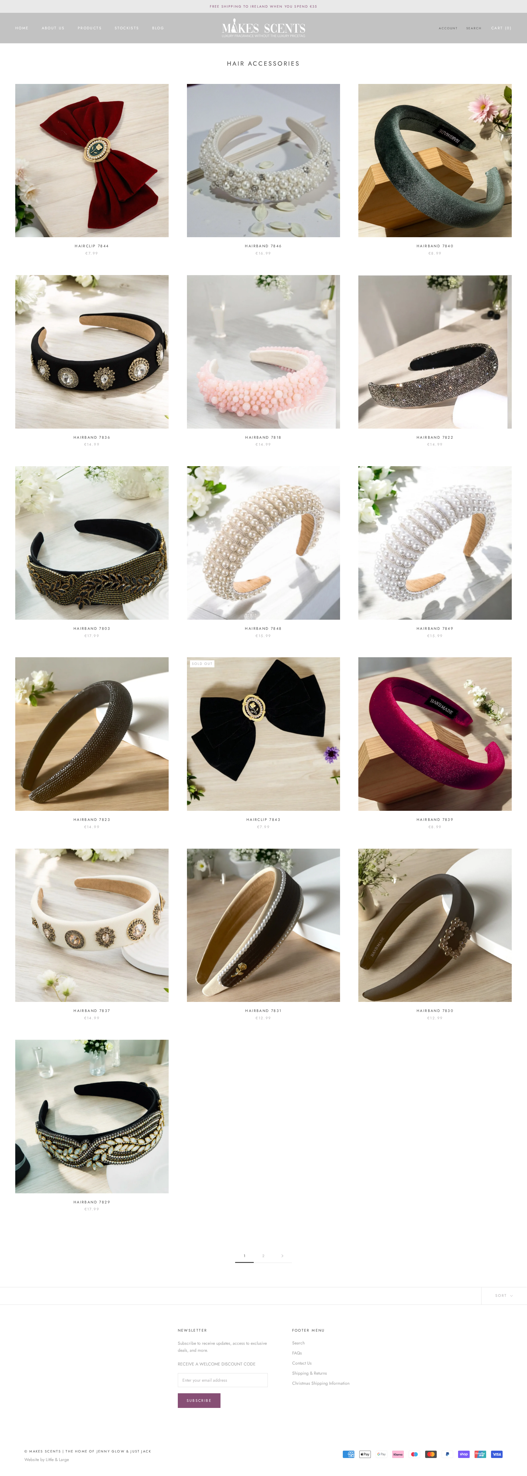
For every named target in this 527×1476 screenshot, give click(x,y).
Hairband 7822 (435, 437)
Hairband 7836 (91, 437)
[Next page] (282, 1256)
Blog (158, 28)
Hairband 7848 (263, 628)
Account (448, 28)
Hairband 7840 (435, 246)
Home (22, 28)
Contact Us (302, 1363)
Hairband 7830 (435, 1011)
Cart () (501, 28)
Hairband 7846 (263, 246)
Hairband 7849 (435, 628)
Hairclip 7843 (263, 819)
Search (474, 28)
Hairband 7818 (263, 437)
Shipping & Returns (309, 1373)
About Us (53, 28)
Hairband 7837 (91, 1011)
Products (90, 28)
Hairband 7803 (91, 628)
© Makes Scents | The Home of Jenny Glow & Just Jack (87, 1451)
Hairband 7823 (91, 819)
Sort (502, 1295)
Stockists (127, 28)
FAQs (297, 1353)
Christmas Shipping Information (321, 1383)
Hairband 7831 (263, 1011)
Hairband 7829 (91, 1202)
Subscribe (199, 1400)
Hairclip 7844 (92, 246)
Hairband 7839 (435, 819)
